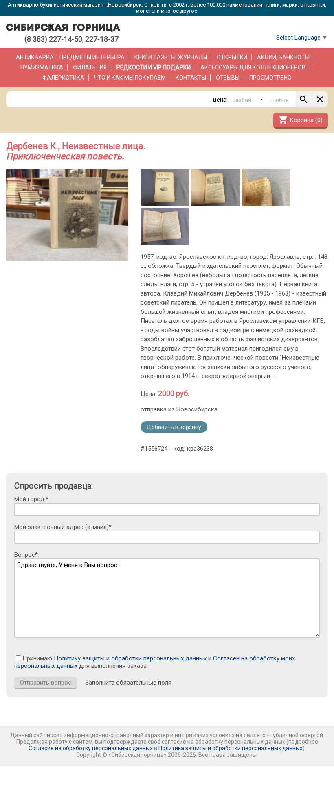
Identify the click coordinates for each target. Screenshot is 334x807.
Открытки (232, 57)
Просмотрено (270, 77)
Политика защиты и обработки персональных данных (230, 748)
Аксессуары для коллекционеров (252, 67)
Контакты (191, 77)
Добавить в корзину (174, 427)
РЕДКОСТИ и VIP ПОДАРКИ (153, 67)
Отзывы (228, 77)
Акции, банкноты (283, 57)
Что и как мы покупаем (130, 77)
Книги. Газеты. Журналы (170, 57)
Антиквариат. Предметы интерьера (70, 57)
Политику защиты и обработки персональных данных (130, 658)
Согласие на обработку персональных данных (91, 748)
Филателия (90, 67)
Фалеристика (63, 77)
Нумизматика (41, 67)
